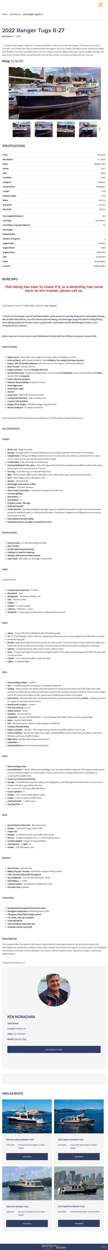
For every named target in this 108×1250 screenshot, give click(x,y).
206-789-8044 (19, 1034)
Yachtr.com (20, 962)
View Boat (27, 1156)
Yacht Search (15, 14)
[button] (99, 129)
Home (4, 14)
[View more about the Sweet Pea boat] (79, 1183)
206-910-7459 (20, 1039)
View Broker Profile (54, 1049)
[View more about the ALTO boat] (27, 1183)
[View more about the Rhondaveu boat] (27, 1116)
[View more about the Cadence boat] (79, 1116)
